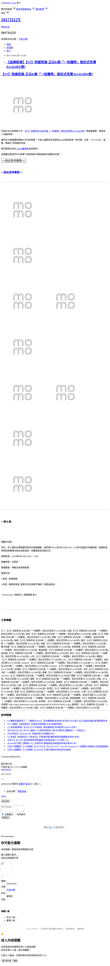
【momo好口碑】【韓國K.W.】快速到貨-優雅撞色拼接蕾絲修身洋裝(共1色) (41, 743)
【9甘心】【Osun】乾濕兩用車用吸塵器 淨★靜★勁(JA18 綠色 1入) (37, 740)
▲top (3, 796)
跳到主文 (5, 27)
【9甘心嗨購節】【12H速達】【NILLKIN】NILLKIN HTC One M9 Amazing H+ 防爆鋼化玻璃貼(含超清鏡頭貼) (57, 746)
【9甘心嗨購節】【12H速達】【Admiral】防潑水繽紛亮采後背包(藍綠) (38, 750)
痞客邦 (22, 784)
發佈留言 (5, 818)
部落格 (9, 48)
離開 (15, 961)
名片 (8, 51)
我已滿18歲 (6, 961)
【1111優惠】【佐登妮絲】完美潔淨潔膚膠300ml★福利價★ (34, 724)
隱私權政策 (70, 929)
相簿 (8, 44)
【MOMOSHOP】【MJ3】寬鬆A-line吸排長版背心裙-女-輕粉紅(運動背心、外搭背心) (46, 730)
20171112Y (11, 19)
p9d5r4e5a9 (6, 769)
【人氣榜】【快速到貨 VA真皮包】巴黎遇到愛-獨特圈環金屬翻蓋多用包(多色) (43, 737)
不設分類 (23, 39)
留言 (28, 784)
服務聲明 (80, 929)
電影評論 (22, 791)
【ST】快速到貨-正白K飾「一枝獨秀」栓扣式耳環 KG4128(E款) (47, 74)
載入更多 (5, 801)
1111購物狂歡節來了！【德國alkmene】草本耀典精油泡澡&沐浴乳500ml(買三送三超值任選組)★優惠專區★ (56, 721)
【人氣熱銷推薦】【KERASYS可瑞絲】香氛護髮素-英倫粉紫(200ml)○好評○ (41, 727)
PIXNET (35, 929)
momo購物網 (22, 149)
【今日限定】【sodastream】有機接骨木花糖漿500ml (30, 734)
